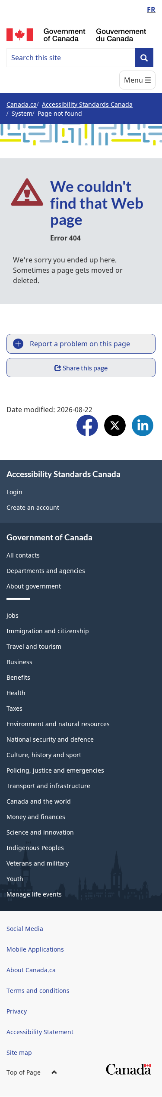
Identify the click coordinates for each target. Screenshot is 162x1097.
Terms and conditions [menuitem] (38, 990)
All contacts (23, 555)
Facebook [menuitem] (87, 426)
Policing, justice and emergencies (55, 770)
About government (33, 586)
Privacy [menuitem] (16, 1011)
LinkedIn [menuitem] (142, 426)
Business (19, 662)
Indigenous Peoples (35, 848)
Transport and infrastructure (48, 786)
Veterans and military (37, 863)
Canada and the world (38, 801)
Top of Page (23, 1072)
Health (15, 693)
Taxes (14, 708)
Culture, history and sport (43, 755)
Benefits (18, 677)
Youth (14, 879)
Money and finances (35, 817)
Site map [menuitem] (19, 1052)
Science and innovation (40, 832)
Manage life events (34, 894)
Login (14, 492)
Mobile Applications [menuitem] (35, 949)
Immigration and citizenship (47, 631)
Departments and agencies (45, 571)
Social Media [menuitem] (24, 928)
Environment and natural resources (58, 724)
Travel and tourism (33, 646)
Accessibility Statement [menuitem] (39, 1032)
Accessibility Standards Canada (87, 104)
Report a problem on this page (80, 343)
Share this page (85, 368)
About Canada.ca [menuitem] (31, 970)
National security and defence (50, 739)
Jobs (12, 615)
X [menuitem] (115, 426)
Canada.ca (21, 104)
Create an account (32, 507)
